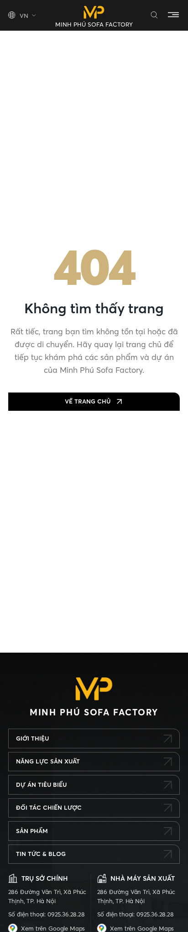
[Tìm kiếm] (154, 15)
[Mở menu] (173, 15)
